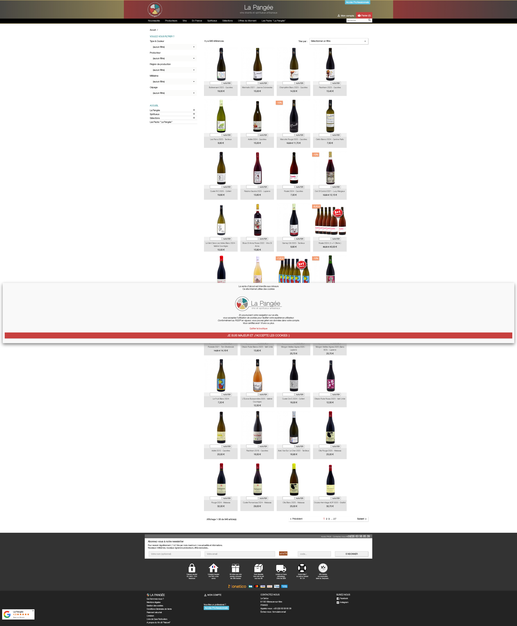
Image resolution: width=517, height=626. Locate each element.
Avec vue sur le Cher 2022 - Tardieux (293, 450)
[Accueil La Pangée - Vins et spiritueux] (155, 9)
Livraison (150, 616)
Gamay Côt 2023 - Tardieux (293, 243)
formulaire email (279, 612)
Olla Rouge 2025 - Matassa (330, 450)
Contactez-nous (339, 536)
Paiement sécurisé (154, 612)
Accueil (154, 105)
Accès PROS (326, 536)
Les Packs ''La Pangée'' (274, 20)
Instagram (344, 602)
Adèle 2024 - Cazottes (257, 139)
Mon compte (212, 595)
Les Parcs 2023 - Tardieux (221, 139)
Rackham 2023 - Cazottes (330, 87)
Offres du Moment (247, 20)
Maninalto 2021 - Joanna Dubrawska (257, 87)
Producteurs (171, 20)
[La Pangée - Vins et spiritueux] (258, 10)
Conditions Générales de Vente (159, 609)
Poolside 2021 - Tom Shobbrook (221, 347)
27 (334, 519)
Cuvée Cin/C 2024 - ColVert (293, 399)
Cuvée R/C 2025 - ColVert (220, 191)
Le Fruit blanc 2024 (221, 399)
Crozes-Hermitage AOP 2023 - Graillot (330, 502)
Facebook (344, 598)
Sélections (227, 20)
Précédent (295, 519)
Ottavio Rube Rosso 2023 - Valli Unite (330, 399)
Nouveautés (154, 20)
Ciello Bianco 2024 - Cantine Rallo (330, 139)
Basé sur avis (18, 617)
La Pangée (155, 110)
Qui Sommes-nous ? (155, 599)
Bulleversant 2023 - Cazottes (221, 87)
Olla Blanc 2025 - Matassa (293, 502)
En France (197, 20)
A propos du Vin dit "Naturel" (158, 622)
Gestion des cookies (155, 605)
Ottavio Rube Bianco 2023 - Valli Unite (257, 347)
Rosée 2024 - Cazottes (293, 191)
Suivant (362, 519)
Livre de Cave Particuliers (157, 619)
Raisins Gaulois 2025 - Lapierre (257, 191)
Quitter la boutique (258, 328)
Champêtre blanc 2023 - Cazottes (294, 87)
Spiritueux (212, 20)
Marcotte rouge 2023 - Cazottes (293, 139)
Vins (185, 20)
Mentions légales (153, 602)
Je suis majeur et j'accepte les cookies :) (258, 335)
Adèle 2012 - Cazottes (221, 450)
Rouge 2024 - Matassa (220, 502)
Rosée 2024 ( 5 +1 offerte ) (330, 243)
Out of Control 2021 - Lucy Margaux (330, 191)
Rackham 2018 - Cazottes (257, 450)
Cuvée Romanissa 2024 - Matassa (257, 502)
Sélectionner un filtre (339, 41)
